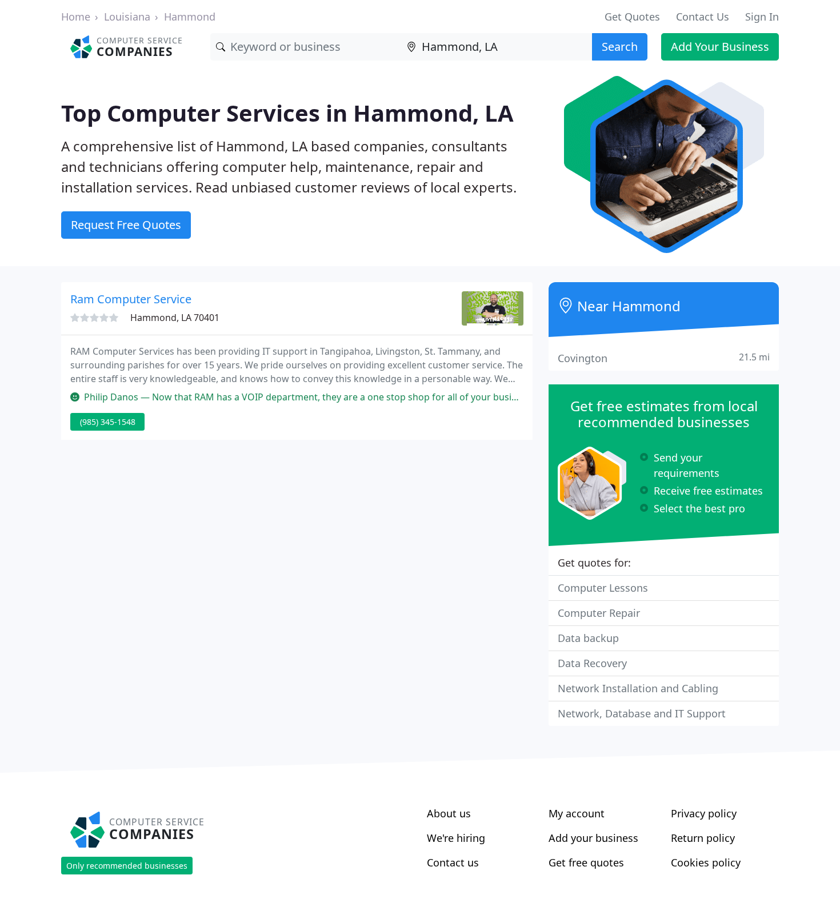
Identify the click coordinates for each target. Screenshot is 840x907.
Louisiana (127, 16)
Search (620, 46)
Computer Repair (599, 613)
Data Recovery (592, 663)
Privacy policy (704, 813)
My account (577, 813)
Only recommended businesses (126, 865)
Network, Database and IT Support (642, 713)
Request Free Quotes (126, 224)
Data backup (588, 638)
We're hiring (456, 838)
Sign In (762, 16)
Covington (664, 358)
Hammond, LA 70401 (174, 317)
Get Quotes (632, 16)
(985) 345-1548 (107, 421)
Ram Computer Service (130, 299)
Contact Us (702, 16)
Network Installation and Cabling (638, 688)
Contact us (453, 862)
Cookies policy (706, 862)
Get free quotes (586, 862)
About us (449, 813)
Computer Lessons (603, 588)
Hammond (189, 16)
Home (75, 16)
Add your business (593, 838)
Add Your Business (720, 46)
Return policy (703, 838)
